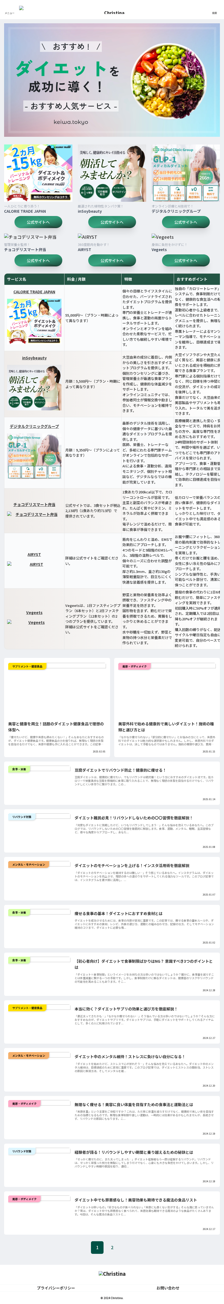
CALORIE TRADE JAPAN (25, 211)
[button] (206, 921)
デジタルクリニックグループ (176, 211)
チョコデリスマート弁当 (25, 249)
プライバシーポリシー (56, 1288)
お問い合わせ (168, 1288)
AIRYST (84, 249)
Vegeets (159, 249)
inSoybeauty (90, 211)
